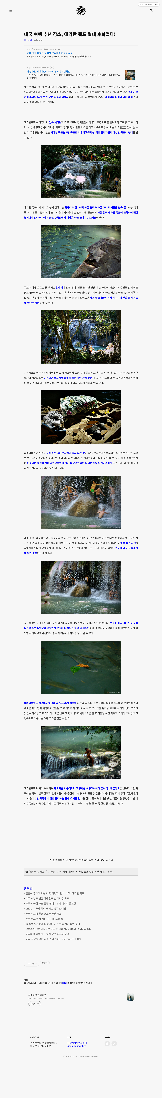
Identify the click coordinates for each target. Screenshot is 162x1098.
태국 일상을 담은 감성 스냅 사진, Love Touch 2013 (53, 939)
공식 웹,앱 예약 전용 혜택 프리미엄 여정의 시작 (50, 52)
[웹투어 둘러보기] (38, 871)
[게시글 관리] (36, 964)
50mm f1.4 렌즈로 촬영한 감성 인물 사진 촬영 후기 (53, 924)
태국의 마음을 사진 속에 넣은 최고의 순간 (47, 934)
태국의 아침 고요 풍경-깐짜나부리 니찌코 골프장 (51, 903)
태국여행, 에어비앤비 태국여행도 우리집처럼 (48, 71)
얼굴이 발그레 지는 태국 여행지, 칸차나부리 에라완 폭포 (55, 893)
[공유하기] (32, 964)
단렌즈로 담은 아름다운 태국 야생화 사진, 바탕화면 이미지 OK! (59, 929)
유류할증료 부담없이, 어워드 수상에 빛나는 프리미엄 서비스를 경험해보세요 (59, 56)
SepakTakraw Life (76, 1045)
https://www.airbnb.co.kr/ (38, 68)
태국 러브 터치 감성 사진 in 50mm (44, 918)
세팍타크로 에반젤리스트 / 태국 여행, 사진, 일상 (46, 998)
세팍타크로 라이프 (37, 994)
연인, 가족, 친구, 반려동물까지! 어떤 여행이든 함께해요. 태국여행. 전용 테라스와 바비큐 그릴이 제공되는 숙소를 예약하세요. (73, 76)
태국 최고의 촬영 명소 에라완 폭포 (43, 913)
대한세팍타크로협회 (77, 1042)
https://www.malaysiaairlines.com (41, 49)
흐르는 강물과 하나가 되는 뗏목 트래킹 (46, 908)
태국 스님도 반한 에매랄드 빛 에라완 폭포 (47, 898)
